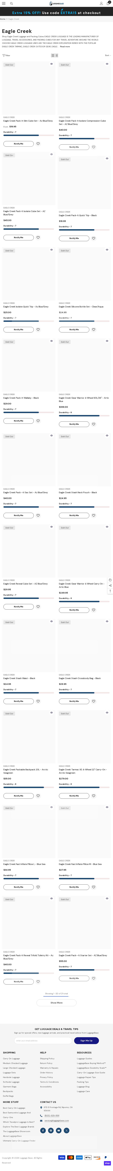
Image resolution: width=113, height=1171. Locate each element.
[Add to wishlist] (38, 144)
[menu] (3, 3)
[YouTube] (59, 1130)
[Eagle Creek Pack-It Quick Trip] (84, 182)
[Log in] (101, 3)
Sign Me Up (86, 1040)
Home (2, 19)
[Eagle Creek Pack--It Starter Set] (84, 922)
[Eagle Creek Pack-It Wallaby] (28, 365)
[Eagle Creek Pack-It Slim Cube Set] (28, 88)
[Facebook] (43, 1130)
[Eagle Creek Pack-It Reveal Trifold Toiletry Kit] (28, 922)
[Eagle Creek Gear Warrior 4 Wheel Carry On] (84, 551)
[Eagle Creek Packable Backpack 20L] (28, 736)
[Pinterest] (51, 1130)
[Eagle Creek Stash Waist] (28, 645)
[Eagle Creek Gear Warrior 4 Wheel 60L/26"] (84, 365)
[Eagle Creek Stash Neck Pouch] (84, 459)
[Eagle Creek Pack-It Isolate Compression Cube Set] (84, 88)
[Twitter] (66, 1130)
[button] (53, 55)
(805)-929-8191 (52, 1115)
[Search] (11, 3)
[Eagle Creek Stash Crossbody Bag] (84, 645)
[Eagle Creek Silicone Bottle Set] (84, 273)
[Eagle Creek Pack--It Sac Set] (28, 459)
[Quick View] (51, 63)
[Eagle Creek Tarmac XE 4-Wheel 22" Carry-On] (84, 736)
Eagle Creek (14, 19)
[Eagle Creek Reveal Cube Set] (28, 551)
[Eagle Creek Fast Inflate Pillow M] (84, 831)
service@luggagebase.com (57, 1120)
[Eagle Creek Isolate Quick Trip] (28, 273)
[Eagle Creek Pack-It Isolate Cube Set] (28, 178)
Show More (56, 1002)
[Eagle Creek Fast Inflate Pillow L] (28, 831)
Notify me (13, 143)
